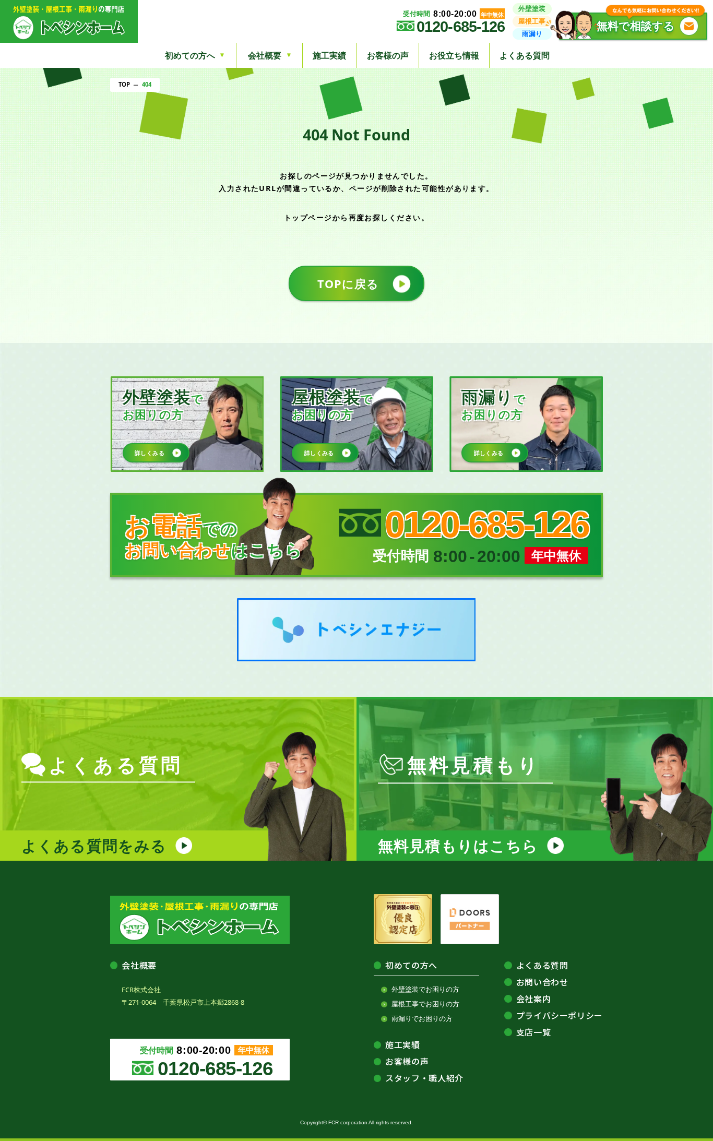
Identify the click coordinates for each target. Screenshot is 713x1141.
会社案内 (533, 998)
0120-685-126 (461, 26)
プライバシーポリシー (559, 1015)
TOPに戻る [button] (347, 283)
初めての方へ (411, 965)
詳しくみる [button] (149, 453)
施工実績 (329, 55)
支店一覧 (533, 1032)
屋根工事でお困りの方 (425, 1003)
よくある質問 (525, 55)
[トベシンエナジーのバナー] (356, 629)
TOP (124, 84)
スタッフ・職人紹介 (424, 1078)
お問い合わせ (542, 982)
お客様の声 (388, 55)
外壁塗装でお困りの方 (425, 989)
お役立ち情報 (454, 55)
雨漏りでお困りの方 (422, 1018)
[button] (633, 26)
